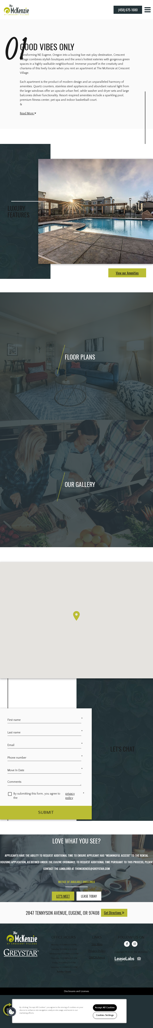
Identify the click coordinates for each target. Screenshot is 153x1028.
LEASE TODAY (89, 896)
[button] (127, 944)
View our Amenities (127, 272)
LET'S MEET (63, 896)
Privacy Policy (97, 951)
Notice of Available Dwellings (76, 882)
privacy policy (74, 796)
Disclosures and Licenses (76, 991)
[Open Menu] (148, 9)
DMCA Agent (97, 957)
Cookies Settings (105, 1015)
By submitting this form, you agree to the (36, 796)
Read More (27, 113)
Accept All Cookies (105, 1007)
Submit (46, 812)
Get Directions (113, 912)
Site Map (96, 944)
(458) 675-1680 (128, 9)
